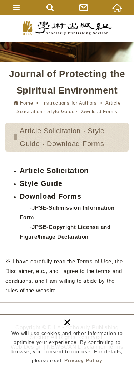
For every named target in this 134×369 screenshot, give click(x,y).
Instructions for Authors (69, 103)
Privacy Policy (83, 360)
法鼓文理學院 (67, 28)
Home (26, 103)
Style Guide (41, 183)
